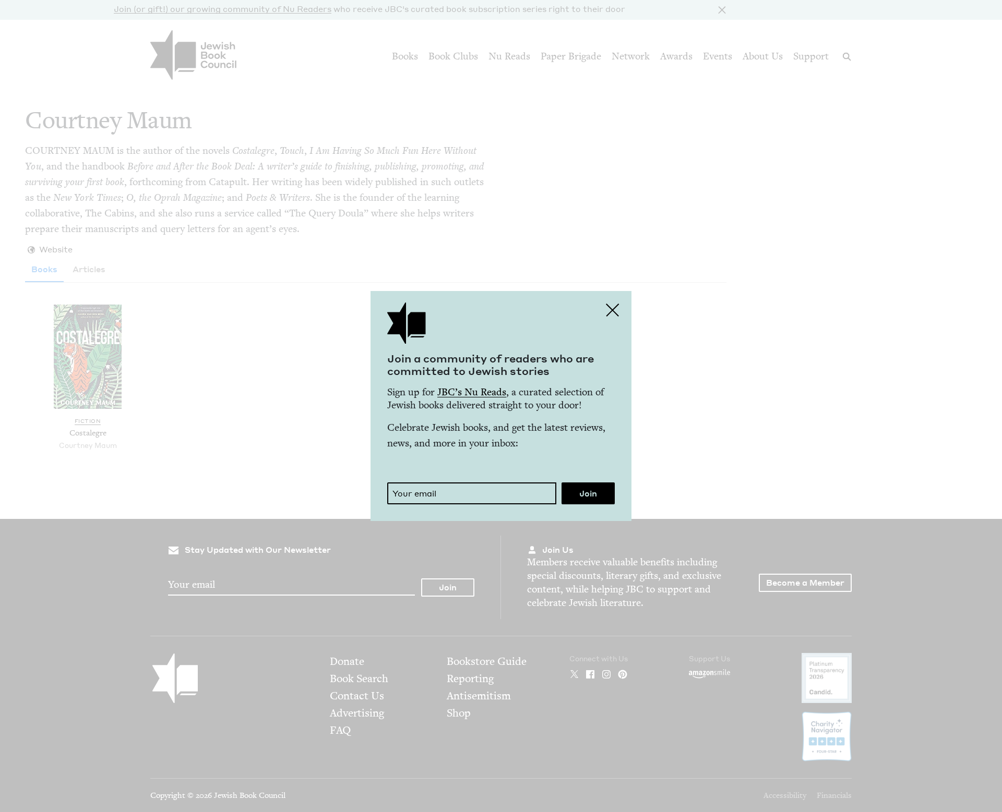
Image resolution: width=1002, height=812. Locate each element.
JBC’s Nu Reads (471, 392)
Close (612, 309)
